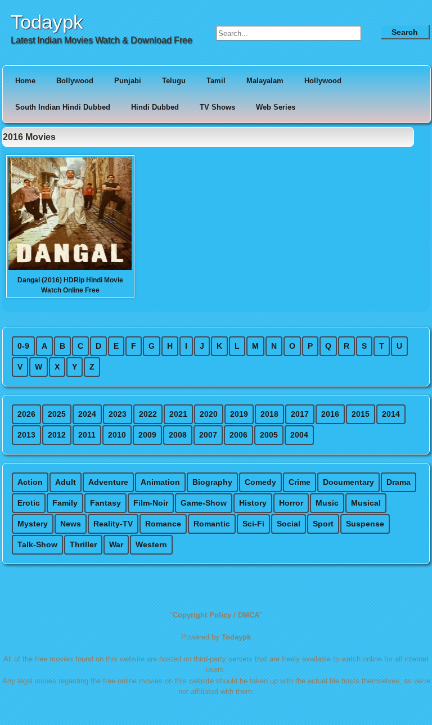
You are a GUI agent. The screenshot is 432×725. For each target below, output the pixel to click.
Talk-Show (37, 544)
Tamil (216, 80)
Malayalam (265, 80)
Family (65, 502)
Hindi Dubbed (155, 107)
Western (151, 544)
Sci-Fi (253, 523)
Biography (212, 482)
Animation (160, 482)
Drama (398, 482)
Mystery (32, 523)
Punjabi (127, 80)
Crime (299, 482)
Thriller (83, 544)
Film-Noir (150, 502)
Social (288, 523)
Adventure (108, 482)
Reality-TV (113, 523)
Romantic (212, 523)
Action (30, 482)
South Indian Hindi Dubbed (62, 107)
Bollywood (74, 80)
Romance (163, 523)
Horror (291, 502)
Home (25, 80)
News (70, 523)
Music (327, 502)
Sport (323, 523)
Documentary (348, 482)
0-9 (23, 345)
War (116, 544)
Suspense (365, 523)
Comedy (260, 482)
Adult (65, 482)
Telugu (174, 80)
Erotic (28, 502)
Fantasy (105, 502)
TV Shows (217, 107)
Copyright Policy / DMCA (216, 615)
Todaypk (47, 22)
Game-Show (204, 502)
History (253, 502)
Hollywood (322, 80)
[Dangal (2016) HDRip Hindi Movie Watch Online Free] (70, 268)
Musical (366, 502)
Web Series (275, 107)
